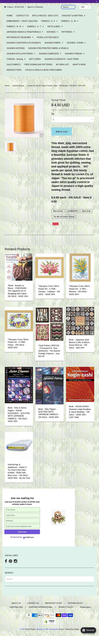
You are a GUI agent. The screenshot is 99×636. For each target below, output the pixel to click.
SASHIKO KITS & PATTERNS (20, 54)
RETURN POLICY (75, 603)
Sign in (30, 7)
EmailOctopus (29, 537)
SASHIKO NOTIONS (16, 48)
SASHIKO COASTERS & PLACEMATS (24, 43)
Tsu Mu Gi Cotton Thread (64, 217)
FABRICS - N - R (14, 26)
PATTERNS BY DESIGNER (19, 37)
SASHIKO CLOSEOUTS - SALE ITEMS (61, 59)
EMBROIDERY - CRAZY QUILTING (22, 21)
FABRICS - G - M (68, 21)
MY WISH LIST (62, 64)
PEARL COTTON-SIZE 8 (48, 37)
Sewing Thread (18, 86)
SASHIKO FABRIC (52, 43)
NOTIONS (51, 32)
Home (7, 86)
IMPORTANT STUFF (53, 603)
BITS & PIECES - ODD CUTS (45, 16)
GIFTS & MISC (53, 26)
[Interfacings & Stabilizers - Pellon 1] (19, 446)
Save (56, 224)
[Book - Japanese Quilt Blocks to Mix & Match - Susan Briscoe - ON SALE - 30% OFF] (80, 321)
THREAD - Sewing (15, 59)
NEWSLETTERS (14, 70)
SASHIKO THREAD (73, 54)
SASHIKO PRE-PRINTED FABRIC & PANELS (48, 48)
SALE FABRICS (14, 64)
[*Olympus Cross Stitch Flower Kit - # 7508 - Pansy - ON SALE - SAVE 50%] (19, 321)
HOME (9, 16)
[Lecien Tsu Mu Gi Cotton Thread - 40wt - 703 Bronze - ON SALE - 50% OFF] (10, 146)
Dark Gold (86, 211)
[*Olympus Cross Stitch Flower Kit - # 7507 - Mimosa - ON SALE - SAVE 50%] (80, 267)
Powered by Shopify (72, 629)
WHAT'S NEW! (79, 64)
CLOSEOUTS (72, 211)
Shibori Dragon (30, 629)
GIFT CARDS (35, 59)
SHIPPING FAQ (16, 607)
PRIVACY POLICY (66, 607)
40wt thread (58, 211)
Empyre (61, 629)
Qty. (53, 114)
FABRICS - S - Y (34, 26)
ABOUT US (16, 603)
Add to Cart (61, 131)
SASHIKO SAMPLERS (49, 54)
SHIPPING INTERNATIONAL (40, 607)
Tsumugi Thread (58, 100)
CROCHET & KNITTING (72, 16)
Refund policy (85, 607)
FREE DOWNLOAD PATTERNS (38, 64)
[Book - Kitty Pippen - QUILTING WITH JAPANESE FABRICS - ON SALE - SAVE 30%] (49, 385)
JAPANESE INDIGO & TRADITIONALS (24, 32)
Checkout (39, 7)
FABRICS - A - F (48, 21)
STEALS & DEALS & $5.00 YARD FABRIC (43, 70)
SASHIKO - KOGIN (75, 43)
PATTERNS (67, 32)
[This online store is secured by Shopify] (49, 621)
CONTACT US (22, 16)
